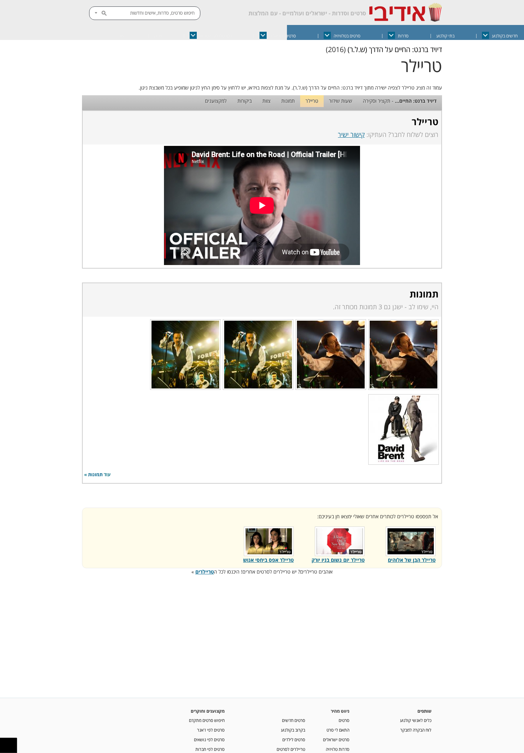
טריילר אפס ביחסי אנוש (268, 559)
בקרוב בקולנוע (293, 730)
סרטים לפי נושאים (209, 739)
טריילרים (204, 571)
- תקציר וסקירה (400, 100)
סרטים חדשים (293, 720)
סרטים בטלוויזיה (347, 36)
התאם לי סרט (338, 730)
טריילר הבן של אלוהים (412, 559)
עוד (121, 36)
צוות (266, 100)
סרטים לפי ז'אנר (211, 730)
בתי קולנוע (445, 36)
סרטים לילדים (293, 739)
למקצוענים (216, 100)
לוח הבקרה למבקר (415, 730)
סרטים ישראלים (282, 36)
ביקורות (244, 100)
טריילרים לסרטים (291, 749)
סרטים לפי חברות (210, 749)
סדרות (403, 36)
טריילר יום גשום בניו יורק (338, 559)
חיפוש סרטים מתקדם (207, 720)
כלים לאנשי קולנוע (415, 720)
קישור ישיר (351, 134)
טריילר (311, 100)
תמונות (288, 100)
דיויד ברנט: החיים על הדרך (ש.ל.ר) (395, 49)
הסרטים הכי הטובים (216, 36)
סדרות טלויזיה (337, 749)
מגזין (158, 36)
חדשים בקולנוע (505, 36)
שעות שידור (340, 100)
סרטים (344, 720)
